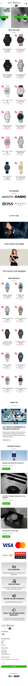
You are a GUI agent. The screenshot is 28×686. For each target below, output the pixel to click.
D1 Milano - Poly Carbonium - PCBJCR (7, 342)
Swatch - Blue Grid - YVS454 (7, 177)
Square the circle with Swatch (13, 463)
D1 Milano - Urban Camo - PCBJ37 (7, 319)
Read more (6, 468)
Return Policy (4, 651)
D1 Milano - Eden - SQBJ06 (20, 296)
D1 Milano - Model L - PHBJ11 (7, 365)
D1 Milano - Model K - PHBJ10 (21, 342)
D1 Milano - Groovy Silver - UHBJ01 (20, 389)
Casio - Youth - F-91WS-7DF (7, 101)
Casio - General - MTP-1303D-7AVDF (7, 126)
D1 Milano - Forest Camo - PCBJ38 (20, 319)
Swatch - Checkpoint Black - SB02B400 (7, 75)
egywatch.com (15, 673)
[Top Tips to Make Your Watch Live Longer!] (14, 483)
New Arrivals (14, 278)
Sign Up (14, 666)
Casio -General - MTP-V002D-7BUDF (21, 152)
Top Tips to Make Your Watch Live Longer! (13, 496)
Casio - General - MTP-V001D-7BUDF (21, 75)
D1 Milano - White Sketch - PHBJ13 (7, 389)
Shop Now (14, 17)
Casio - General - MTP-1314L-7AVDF (21, 101)
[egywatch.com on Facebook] (2, 634)
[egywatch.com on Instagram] (3, 634)
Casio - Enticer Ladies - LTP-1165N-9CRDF (20, 177)
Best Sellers (14, 30)
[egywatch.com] (14, 3)
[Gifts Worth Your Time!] (14, 518)
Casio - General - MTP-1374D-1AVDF (21, 50)
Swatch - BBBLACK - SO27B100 (7, 50)
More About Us (7, 440)
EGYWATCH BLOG (14, 446)
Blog (2, 642)
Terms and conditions (5, 654)
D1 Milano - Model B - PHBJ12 (21, 365)
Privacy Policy (4, 650)
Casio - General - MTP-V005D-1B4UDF (21, 126)
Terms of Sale (4, 652)
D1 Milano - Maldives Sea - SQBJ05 (7, 296)
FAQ (2, 643)
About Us (3, 641)
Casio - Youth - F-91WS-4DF (7, 152)
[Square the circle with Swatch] (14, 455)
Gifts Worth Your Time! (10, 531)
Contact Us (3, 645)
